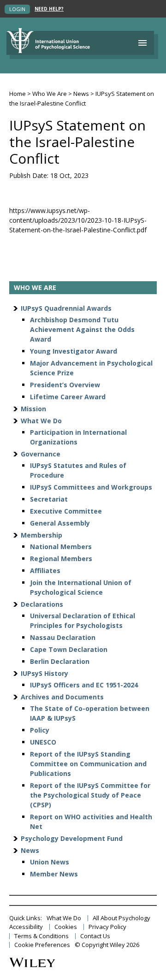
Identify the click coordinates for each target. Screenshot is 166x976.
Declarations (42, 604)
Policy (39, 730)
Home (17, 93)
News (81, 93)
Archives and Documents (62, 696)
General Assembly (60, 523)
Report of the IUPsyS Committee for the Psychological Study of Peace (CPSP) (90, 795)
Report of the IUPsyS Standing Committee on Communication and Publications (88, 764)
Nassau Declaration (62, 637)
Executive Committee (66, 511)
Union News (49, 862)
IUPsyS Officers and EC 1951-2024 (84, 684)
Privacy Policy (107, 927)
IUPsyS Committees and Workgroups (91, 487)
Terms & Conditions (41, 936)
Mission (33, 408)
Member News (54, 874)
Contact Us (95, 936)
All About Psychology (121, 918)
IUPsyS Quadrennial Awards (66, 308)
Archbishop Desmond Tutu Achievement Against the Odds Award (82, 329)
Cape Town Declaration (68, 649)
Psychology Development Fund (72, 838)
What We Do (41, 420)
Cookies (65, 927)
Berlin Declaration (59, 661)
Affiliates (45, 570)
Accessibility (26, 927)
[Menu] (142, 43)
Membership (41, 535)
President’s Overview (65, 384)
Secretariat (49, 499)
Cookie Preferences (42, 945)
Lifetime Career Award (68, 396)
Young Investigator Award (73, 351)
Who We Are (49, 93)
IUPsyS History (44, 673)
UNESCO (43, 742)
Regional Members (61, 558)
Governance (40, 454)
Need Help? (49, 9)
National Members (61, 546)
